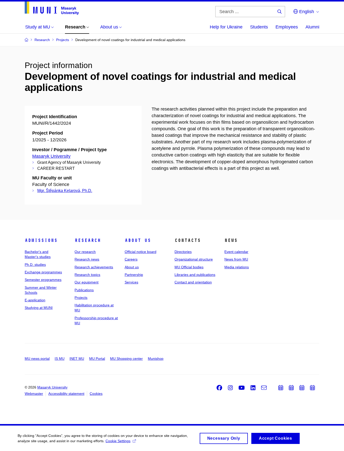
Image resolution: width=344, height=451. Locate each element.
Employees (287, 26)
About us (138, 240)
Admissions (41, 240)
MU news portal (37, 359)
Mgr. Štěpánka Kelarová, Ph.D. (64, 190)
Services (131, 282)
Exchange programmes (43, 272)
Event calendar (236, 252)
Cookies (96, 394)
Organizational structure (194, 259)
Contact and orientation (193, 282)
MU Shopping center (126, 359)
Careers (131, 259)
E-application (35, 300)
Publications (84, 290)
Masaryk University (51, 156)
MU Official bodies (189, 267)
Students (259, 26)
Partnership (134, 275)
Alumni (312, 26)
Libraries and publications (195, 275)
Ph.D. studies (35, 265)
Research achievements (94, 267)
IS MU (59, 359)
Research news (87, 259)
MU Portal (97, 359)
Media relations (236, 267)
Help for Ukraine (226, 26)
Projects (81, 298)
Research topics (87, 275)
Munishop (155, 359)
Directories (183, 252)
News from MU (236, 259)
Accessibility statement (66, 394)
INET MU (77, 359)
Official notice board (140, 252)
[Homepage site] (52, 8)
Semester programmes (43, 280)
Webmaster (34, 394)
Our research (85, 252)
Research (88, 240)
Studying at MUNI (39, 308)
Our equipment (86, 282)
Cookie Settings (118, 441)
